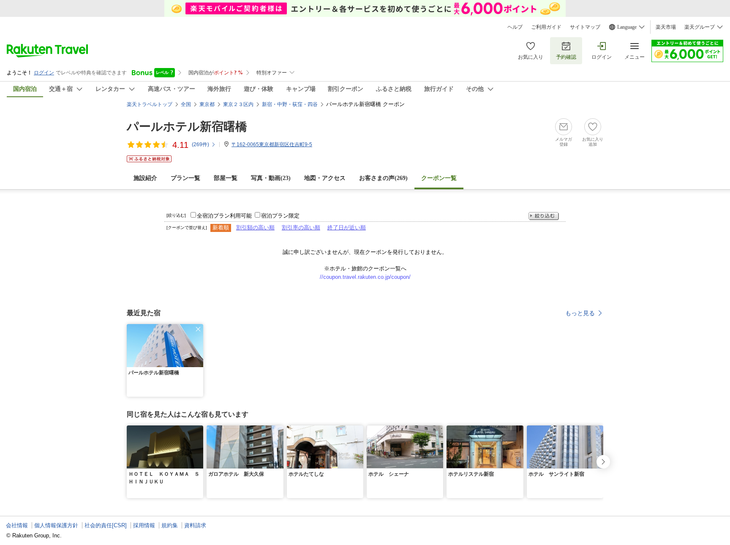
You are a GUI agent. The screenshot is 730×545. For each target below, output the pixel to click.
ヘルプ (515, 27)
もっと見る (580, 313)
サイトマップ (585, 27)
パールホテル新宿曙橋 (187, 126)
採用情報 (144, 525)
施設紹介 (145, 178)
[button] (198, 329)
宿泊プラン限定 (280, 216)
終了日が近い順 (346, 227)
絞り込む (543, 216)
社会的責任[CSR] (105, 525)
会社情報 (17, 525)
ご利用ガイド (546, 27)
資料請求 (195, 525)
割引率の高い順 (301, 227)
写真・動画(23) (271, 178)
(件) (200, 144)
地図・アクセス (325, 178)
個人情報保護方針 (56, 525)
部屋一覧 (225, 178)
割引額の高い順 (255, 227)
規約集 (169, 525)
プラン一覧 (185, 178)
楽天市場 (666, 27)
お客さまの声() (383, 178)
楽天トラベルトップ (149, 104)
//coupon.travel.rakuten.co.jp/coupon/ (365, 277)
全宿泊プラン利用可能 (224, 216)
